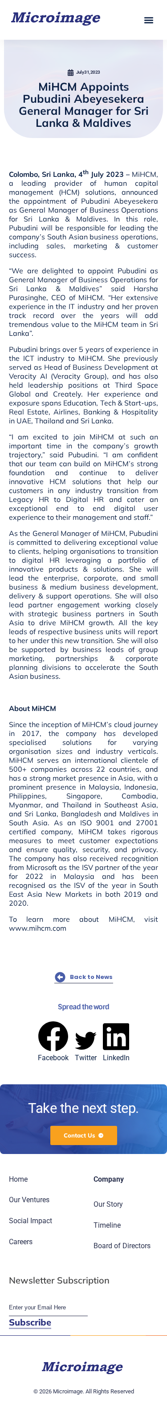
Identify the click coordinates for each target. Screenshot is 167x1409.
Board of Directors (122, 1246)
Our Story (108, 1204)
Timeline (107, 1225)
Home (18, 1179)
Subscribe (30, 1322)
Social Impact (30, 1221)
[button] (148, 20)
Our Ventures (29, 1200)
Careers (21, 1242)
